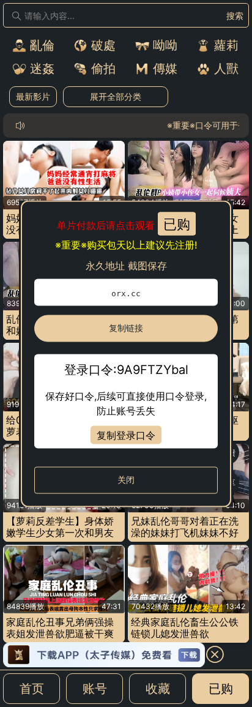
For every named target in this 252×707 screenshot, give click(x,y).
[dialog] (126, 353)
